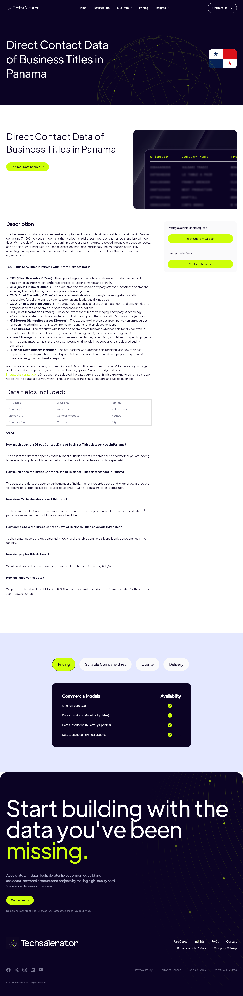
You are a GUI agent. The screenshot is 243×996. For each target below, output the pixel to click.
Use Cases (180, 941)
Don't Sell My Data (225, 969)
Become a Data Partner (192, 947)
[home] (23, 8)
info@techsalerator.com (22, 374)
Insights (199, 941)
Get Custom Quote (200, 238)
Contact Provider (200, 264)
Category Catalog (225, 947)
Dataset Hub (102, 8)
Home (82, 8)
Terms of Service (170, 969)
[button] (124, 7)
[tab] (63, 664)
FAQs (215, 941)
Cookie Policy (197, 969)
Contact (231, 941)
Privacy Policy (144, 969)
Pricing (143, 8)
